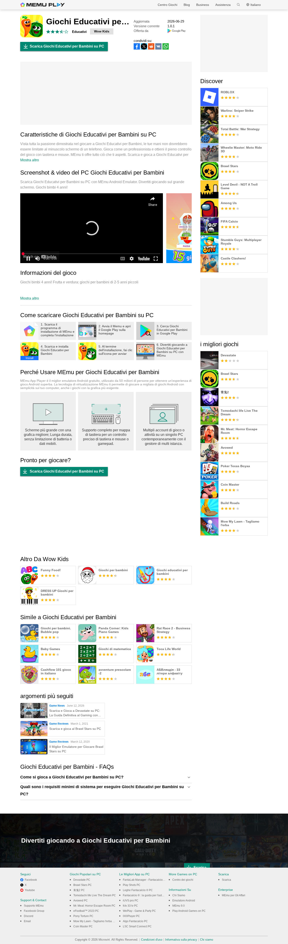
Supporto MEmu (34, 905)
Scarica (226, 879)
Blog (187, 5)
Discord (28, 916)
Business (202, 5)
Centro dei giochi (182, 879)
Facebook (31, 879)
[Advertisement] (106, 93)
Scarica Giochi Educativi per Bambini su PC (67, 46)
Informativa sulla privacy (181, 939)
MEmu (42, 4)
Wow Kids (101, 31)
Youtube (30, 890)
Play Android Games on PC (189, 910)
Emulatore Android (183, 900)
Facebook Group (34, 910)
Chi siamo (206, 939)
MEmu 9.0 (178, 905)
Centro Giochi (167, 5)
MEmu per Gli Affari (233, 895)
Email (27, 921)
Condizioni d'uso (151, 939)
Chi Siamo (178, 895)
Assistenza (223, 5)
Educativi (79, 32)
